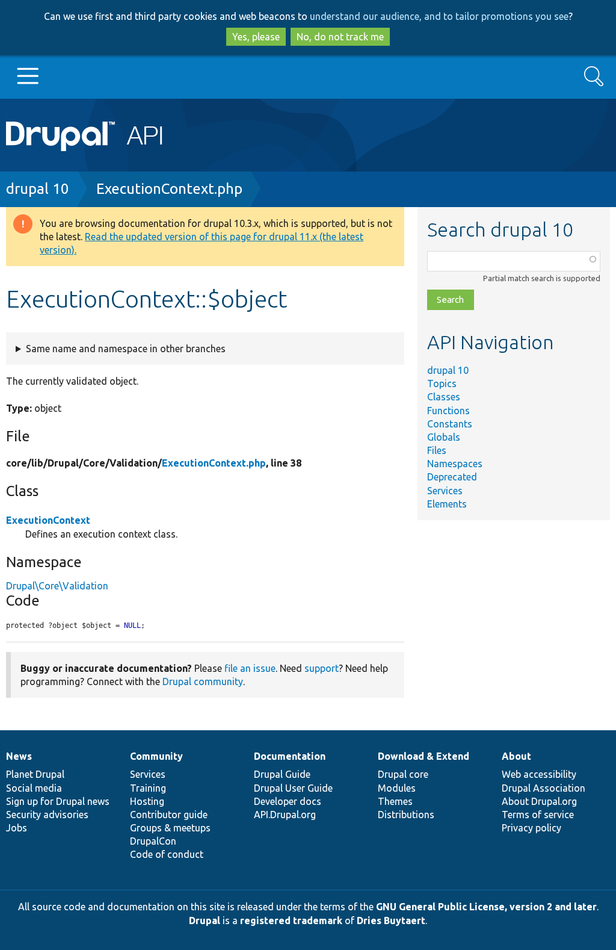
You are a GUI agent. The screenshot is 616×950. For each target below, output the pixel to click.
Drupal (204, 920)
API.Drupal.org (285, 814)
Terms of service (538, 814)
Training (148, 788)
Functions (448, 410)
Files (436, 450)
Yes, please (256, 36)
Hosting (147, 801)
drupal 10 (37, 189)
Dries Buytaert (391, 920)
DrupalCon (153, 841)
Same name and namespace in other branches (126, 348)
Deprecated (452, 476)
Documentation (289, 756)
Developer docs (287, 801)
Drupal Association (543, 788)
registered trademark (291, 920)
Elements (447, 503)
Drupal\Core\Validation (57, 585)
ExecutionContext (48, 520)
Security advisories (47, 814)
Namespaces (454, 463)
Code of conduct (166, 854)
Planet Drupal (35, 774)
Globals (443, 437)
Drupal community (202, 681)
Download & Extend (423, 756)
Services (445, 490)
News (19, 756)
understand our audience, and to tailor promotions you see (439, 16)
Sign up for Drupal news (57, 801)
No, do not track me (340, 36)
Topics (442, 383)
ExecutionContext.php (169, 189)
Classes (443, 396)
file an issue (250, 668)
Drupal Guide (282, 774)
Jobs (16, 827)
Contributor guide (169, 814)
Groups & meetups (170, 827)
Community (156, 756)
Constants (449, 423)
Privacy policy (531, 827)
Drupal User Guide (293, 788)
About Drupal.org (539, 801)
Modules (397, 788)
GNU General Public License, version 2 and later (486, 906)
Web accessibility (539, 774)
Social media (34, 788)
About (516, 756)
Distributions (406, 814)
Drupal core (403, 774)
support (321, 668)
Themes (395, 801)
